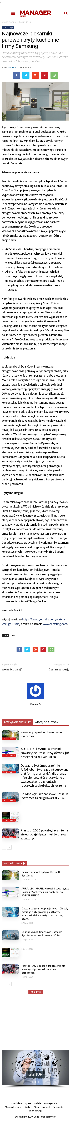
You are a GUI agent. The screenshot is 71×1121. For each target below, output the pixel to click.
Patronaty (58, 1107)
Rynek (28, 1103)
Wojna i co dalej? (12, 669)
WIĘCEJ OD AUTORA (46, 722)
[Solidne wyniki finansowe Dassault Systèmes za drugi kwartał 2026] (10, 797)
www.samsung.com (55, 624)
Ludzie (37, 1103)
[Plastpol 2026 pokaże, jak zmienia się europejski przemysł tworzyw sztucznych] (10, 833)
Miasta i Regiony (13, 1107)
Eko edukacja (35, 1110)
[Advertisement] (35, 1020)
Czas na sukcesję (59, 669)
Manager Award (42, 1107)
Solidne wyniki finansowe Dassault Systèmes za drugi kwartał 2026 (45, 796)
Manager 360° (51, 1103)
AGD (14, 635)
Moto (28, 1107)
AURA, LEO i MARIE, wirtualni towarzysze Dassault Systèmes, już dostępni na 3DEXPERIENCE (45, 753)
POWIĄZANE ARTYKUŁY (17, 722)
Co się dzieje (25, 21)
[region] (35, 1069)
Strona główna (9, 21)
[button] (66, 13)
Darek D (12, 67)
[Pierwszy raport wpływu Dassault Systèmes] (10, 735)
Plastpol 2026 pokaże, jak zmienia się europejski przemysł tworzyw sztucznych (44, 834)
